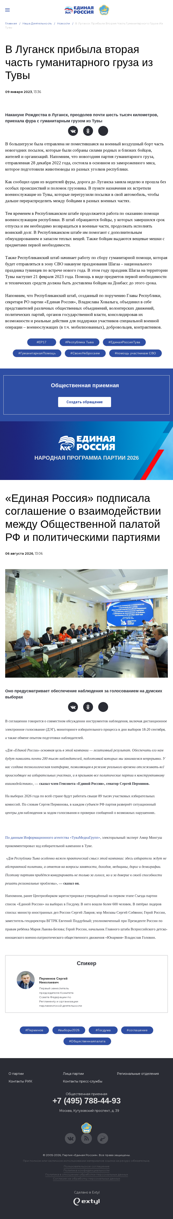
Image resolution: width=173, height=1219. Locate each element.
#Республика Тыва (79, 342)
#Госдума (103, 1030)
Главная (11, 23)
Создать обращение (84, 402)
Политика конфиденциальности (86, 1170)
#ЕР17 (42, 342)
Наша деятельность (37, 23)
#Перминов (34, 1030)
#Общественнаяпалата (87, 1041)
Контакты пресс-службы (82, 1081)
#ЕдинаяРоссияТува (124, 342)
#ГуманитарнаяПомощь (37, 353)
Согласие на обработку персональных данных (86, 1178)
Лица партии (73, 1074)
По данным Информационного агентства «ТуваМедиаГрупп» (52, 837)
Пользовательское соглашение (86, 1166)
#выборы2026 (69, 1030)
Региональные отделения (138, 1074)
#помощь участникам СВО (135, 353)
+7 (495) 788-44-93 (86, 1100)
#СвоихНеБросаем (85, 353)
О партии (16, 1074)
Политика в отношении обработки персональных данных (86, 1174)
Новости (63, 23)
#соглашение (137, 1030)
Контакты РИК (20, 1081)
